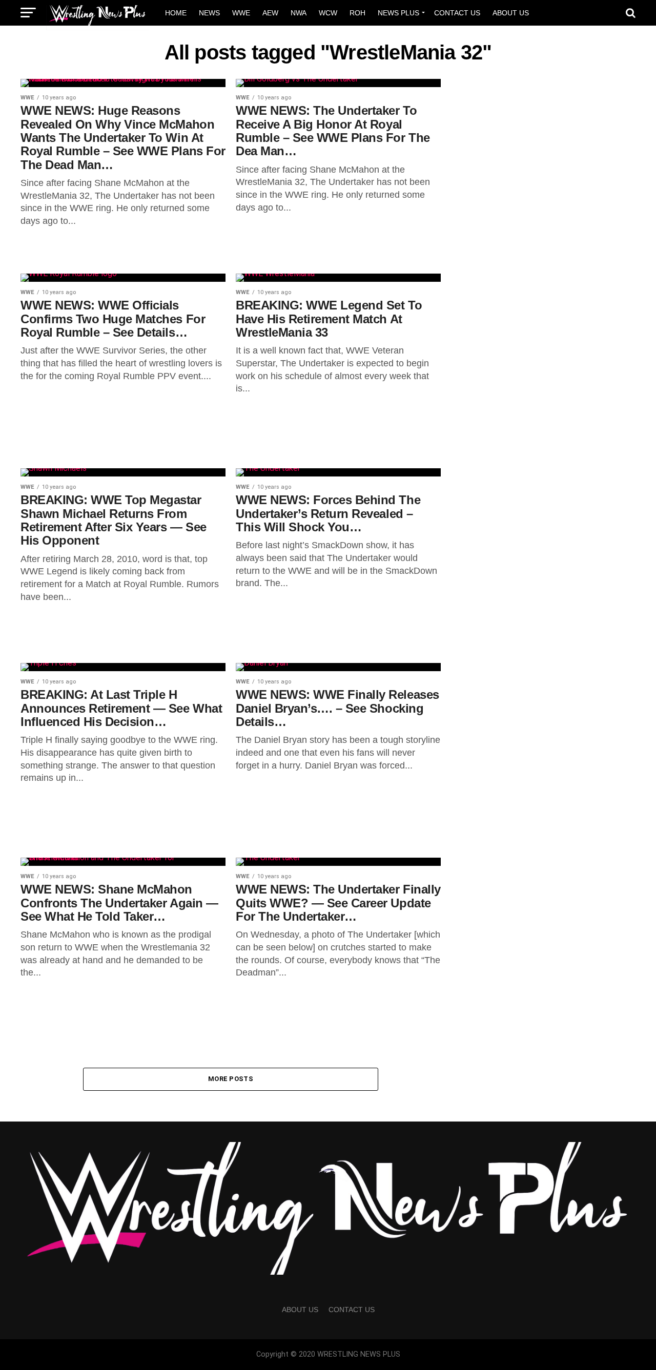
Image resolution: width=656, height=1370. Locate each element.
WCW (328, 13)
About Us (511, 13)
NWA (298, 13)
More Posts (230, 1079)
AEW (270, 13)
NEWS (209, 13)
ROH (357, 13)
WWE (241, 13)
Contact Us (457, 13)
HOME (176, 13)
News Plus (398, 13)
